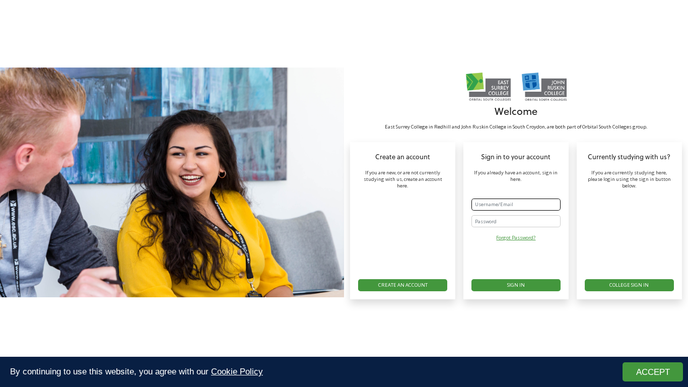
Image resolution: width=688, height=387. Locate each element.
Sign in (516, 285)
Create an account (403, 285)
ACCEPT (653, 372)
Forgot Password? (515, 237)
